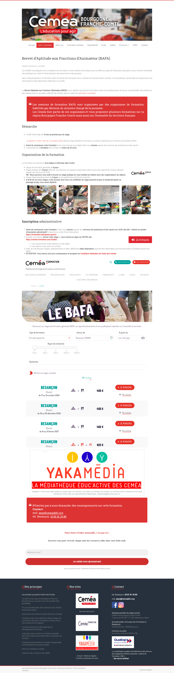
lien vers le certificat (121, 658)
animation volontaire (87, 93)
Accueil (32, 45)
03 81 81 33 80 (58, 516)
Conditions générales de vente (87, 658)
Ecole (103, 45)
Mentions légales (90, 656)
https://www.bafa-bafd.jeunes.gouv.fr (41, 234)
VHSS (135, 45)
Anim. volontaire (45, 45)
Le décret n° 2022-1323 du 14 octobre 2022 (45, 141)
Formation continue (75, 45)
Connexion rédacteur (146, 670)
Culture (113, 45)
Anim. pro (59, 45)
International (92, 45)
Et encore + (124, 45)
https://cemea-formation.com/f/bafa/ (41, 239)
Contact (144, 45)
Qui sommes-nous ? (87, 611)
